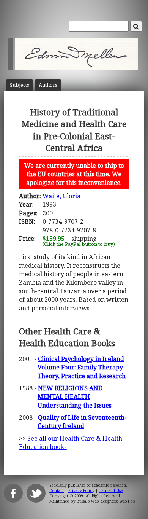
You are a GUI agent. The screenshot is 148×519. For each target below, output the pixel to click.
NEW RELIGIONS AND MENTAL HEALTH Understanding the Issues (75, 396)
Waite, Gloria (61, 196)
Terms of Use (111, 490)
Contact (56, 490)
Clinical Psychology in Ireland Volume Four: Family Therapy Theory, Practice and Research (82, 367)
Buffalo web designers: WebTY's (106, 501)
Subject (19, 85)
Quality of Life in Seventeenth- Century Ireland (82, 421)
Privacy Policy (81, 490)
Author (48, 85)
